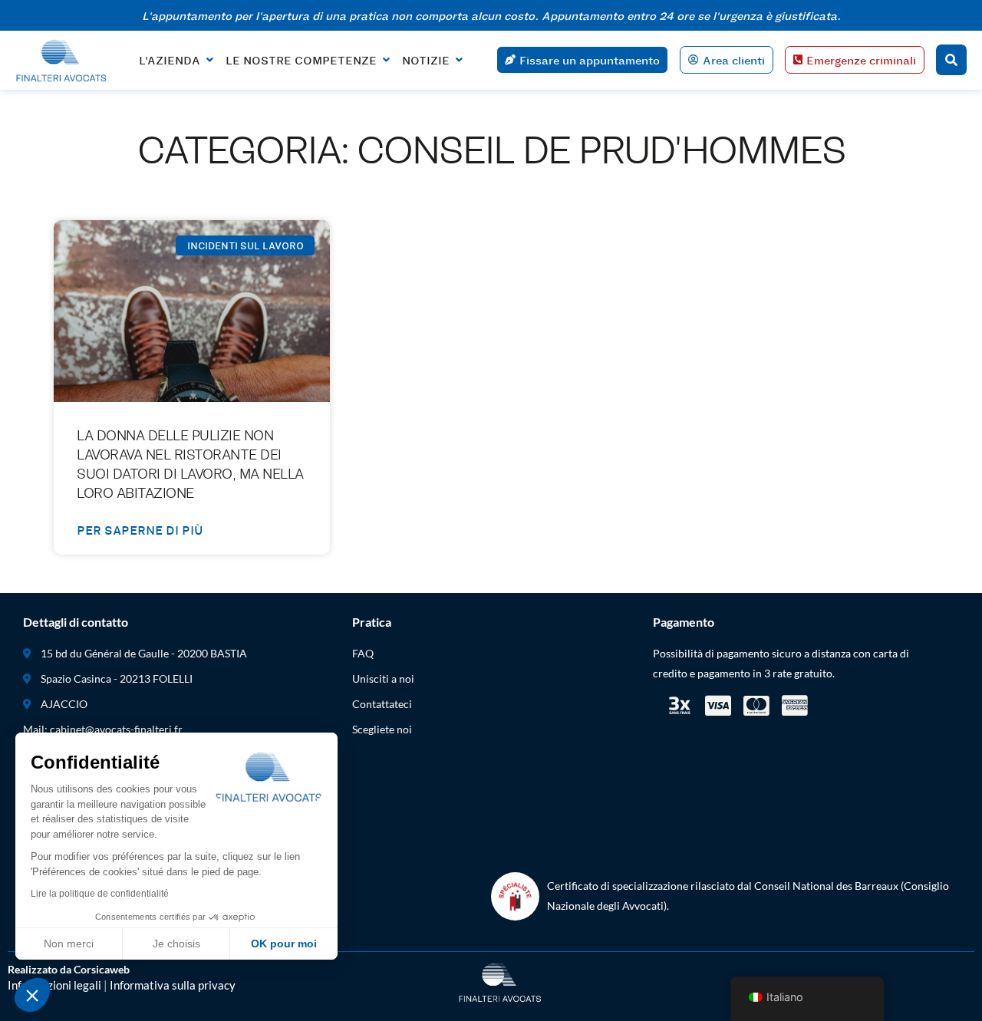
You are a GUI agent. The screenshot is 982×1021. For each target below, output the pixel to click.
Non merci (69, 943)
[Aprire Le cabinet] (209, 60)
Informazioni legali (54, 985)
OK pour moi (284, 943)
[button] (32, 995)
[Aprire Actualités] (458, 60)
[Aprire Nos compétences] (386, 60)
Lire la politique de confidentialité (100, 893)
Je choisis (176, 943)
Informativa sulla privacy (173, 985)
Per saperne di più (140, 529)
